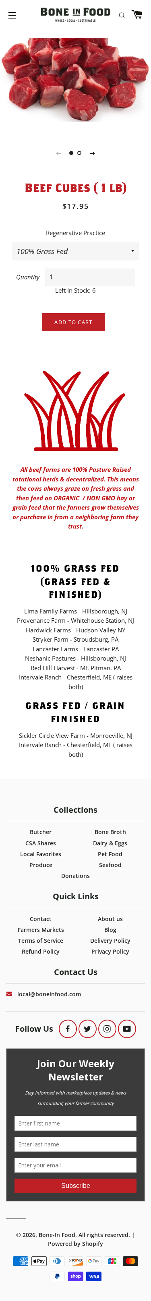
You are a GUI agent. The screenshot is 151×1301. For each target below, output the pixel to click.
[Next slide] (92, 153)
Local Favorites (40, 854)
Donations (75, 876)
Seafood (110, 865)
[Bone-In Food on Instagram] (107, 1029)
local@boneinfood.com (49, 994)
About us (110, 919)
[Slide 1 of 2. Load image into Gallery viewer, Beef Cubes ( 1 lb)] (72, 153)
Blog (110, 929)
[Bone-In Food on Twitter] (88, 1029)
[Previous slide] (59, 153)
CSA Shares (40, 843)
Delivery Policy (110, 940)
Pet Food (110, 854)
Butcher (41, 832)
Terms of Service (40, 940)
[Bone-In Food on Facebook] (68, 1029)
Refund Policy (41, 951)
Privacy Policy (110, 951)
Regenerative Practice (75, 233)
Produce (40, 865)
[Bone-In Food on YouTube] (127, 1029)
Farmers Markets (41, 929)
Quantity (27, 277)
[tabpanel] (75, 70)
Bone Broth (110, 832)
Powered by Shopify (75, 1243)
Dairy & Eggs (110, 843)
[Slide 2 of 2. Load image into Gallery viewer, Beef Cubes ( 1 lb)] (80, 153)
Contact (41, 919)
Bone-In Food (57, 1235)
